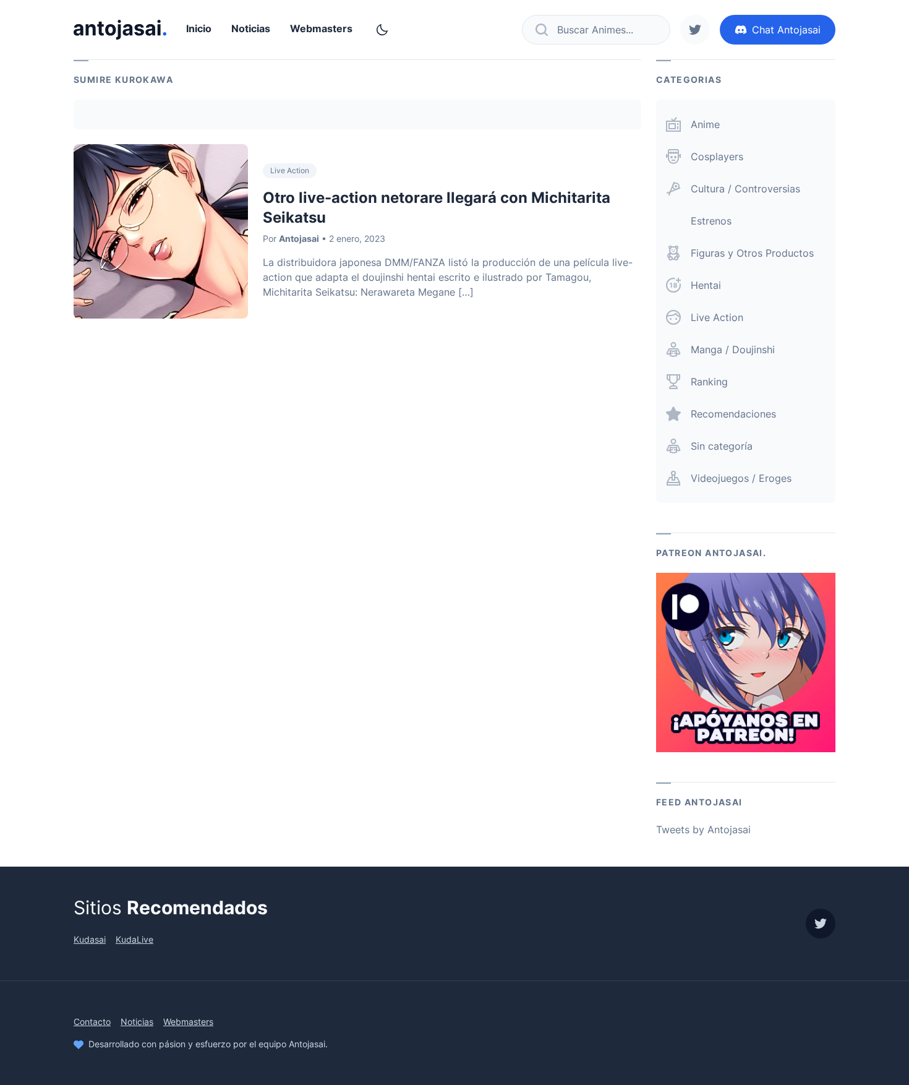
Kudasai (90, 939)
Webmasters (321, 28)
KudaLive (134, 939)
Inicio (198, 28)
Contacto (92, 1021)
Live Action (289, 170)
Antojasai (299, 238)
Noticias (250, 28)
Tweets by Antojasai (703, 829)
